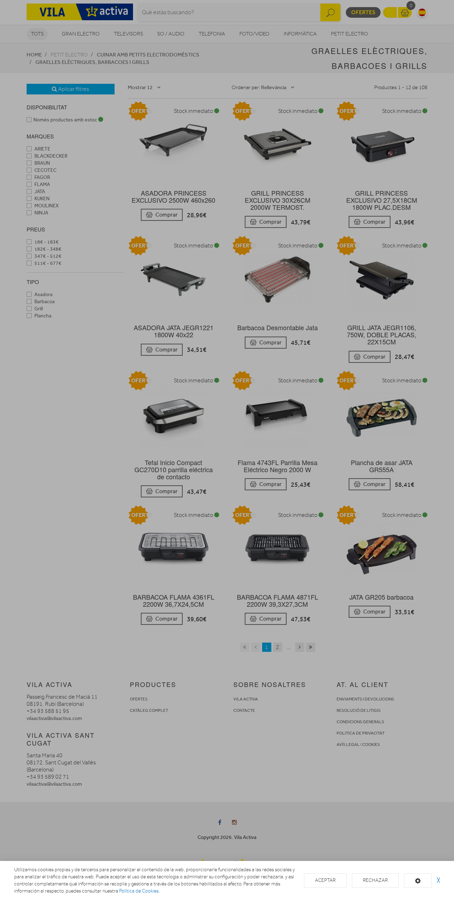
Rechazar (375, 880)
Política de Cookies (139, 891)
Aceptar (325, 880)
